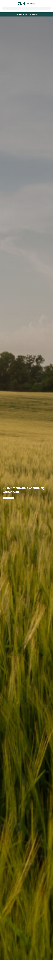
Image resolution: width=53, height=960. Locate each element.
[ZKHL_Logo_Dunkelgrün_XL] (26, 2)
